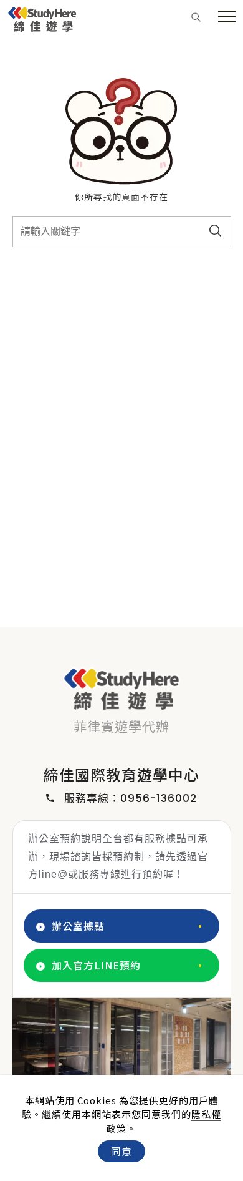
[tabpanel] (121, 1059)
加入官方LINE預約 (96, 965)
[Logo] (42, 17)
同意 (121, 1151)
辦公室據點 (78, 925)
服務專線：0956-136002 (130, 798)
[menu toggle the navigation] (227, 17)
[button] (196, 16)
